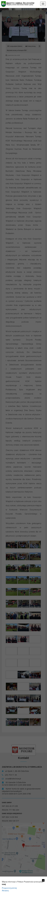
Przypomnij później (9, 888)
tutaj (4, 884)
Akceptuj (5, 890)
